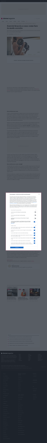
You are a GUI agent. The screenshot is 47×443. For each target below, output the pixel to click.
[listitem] (23, 210)
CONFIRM (17, 247)
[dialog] (23, 221)
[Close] (39, 194)
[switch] (35, 212)
